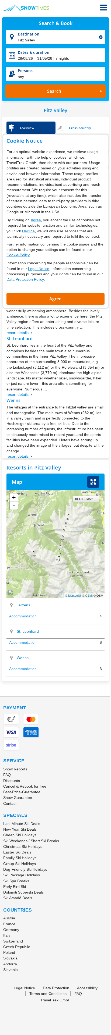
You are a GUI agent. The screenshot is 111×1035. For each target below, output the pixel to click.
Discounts (11, 780)
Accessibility (87, 988)
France (9, 924)
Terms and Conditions (48, 993)
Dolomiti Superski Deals (23, 892)
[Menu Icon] (103, 7)
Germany (11, 929)
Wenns (23, 658)
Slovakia (10, 958)
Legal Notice (38, 268)
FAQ (7, 775)
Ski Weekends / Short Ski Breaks (31, 841)
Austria (9, 918)
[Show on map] (11, 605)
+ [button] (14, 497)
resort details (17, 332)
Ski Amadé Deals (17, 898)
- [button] (14, 505)
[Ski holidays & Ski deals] (26, 7)
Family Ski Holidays (19, 858)
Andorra (10, 964)
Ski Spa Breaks (16, 881)
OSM (88, 595)
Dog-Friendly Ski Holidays (25, 869)
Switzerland (13, 941)
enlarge (93, 482)
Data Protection (56, 988)
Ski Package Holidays (21, 875)
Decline (28, 231)
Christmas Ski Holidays (22, 846)
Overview (27, 128)
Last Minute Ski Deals (21, 823)
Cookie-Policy (18, 255)
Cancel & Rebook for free (24, 786)
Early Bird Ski (14, 886)
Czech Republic (16, 947)
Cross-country (80, 128)
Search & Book (55, 23)
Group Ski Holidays (19, 864)
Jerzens (23, 605)
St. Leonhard (28, 631)
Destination (28, 34)
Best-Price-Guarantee (21, 792)
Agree (36, 220)
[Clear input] (101, 37)
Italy (6, 935)
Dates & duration (33, 52)
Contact (9, 803)
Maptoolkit (74, 595)
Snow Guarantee (17, 797)
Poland (9, 952)
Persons (25, 70)
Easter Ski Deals (17, 852)
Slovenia (10, 970)
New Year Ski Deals (20, 829)
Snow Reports (15, 769)
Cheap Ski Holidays (19, 835)
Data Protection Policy (25, 279)
